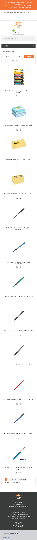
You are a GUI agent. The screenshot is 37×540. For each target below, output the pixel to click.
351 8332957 (29, 13)
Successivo (22, 479)
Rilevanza (13, 56)
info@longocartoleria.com (13, 13)
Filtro (29, 56)
